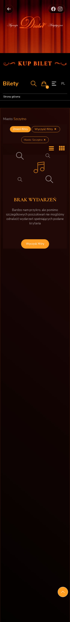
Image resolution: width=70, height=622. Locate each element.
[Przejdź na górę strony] (63, 592)
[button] (44, 83)
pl (63, 83)
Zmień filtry (20, 129)
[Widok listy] (51, 148)
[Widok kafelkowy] (62, 148)
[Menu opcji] (54, 83)
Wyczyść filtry (44, 129)
